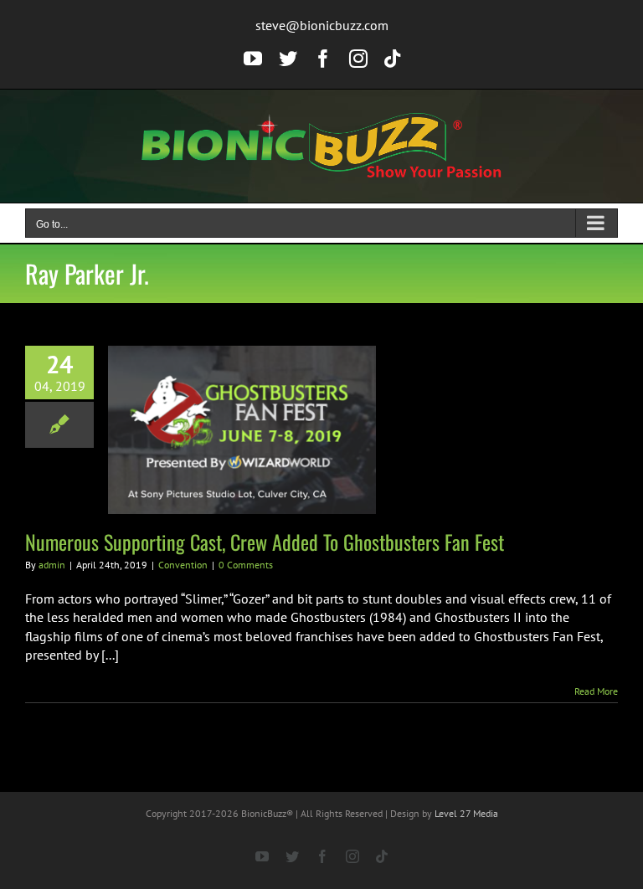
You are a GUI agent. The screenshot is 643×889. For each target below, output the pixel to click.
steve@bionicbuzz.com (321, 25)
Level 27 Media (466, 813)
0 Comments (246, 564)
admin (52, 564)
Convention (183, 564)
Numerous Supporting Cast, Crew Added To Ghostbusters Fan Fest (264, 542)
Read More (596, 691)
